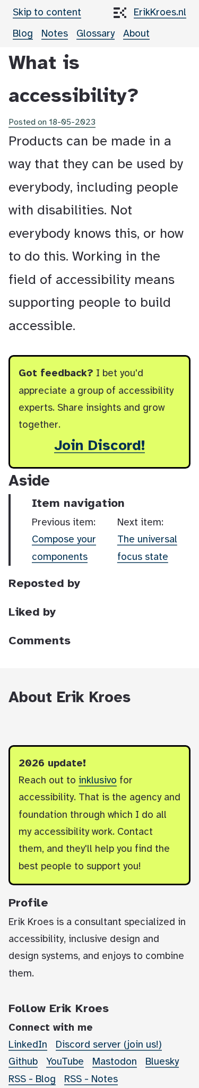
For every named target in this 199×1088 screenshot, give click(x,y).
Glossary (95, 34)
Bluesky (162, 1062)
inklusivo (98, 780)
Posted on (52, 122)
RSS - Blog (32, 1079)
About (136, 34)
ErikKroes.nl (160, 12)
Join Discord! (99, 446)
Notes (54, 34)
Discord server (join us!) (109, 1045)
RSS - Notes (91, 1079)
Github (23, 1062)
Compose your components (64, 548)
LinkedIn (27, 1045)
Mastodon (114, 1062)
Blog (23, 34)
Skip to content (47, 12)
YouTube (65, 1062)
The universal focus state (147, 548)
